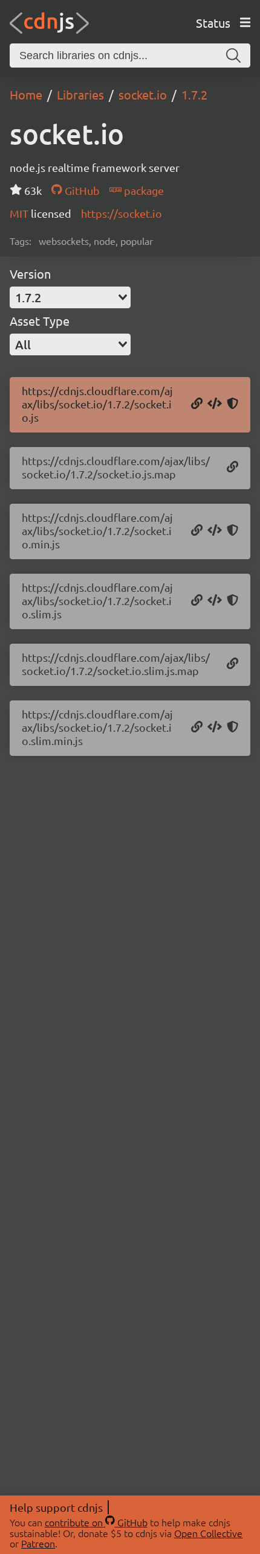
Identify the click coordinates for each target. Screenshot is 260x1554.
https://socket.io (121, 213)
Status (213, 22)
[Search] (233, 55)
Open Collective (208, 1533)
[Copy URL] (197, 404)
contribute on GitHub (96, 1522)
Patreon (38, 1543)
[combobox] (70, 297)
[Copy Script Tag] (214, 404)
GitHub (80, 190)
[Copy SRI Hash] (232, 404)
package (143, 190)
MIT (20, 213)
